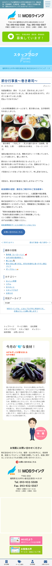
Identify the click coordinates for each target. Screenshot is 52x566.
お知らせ (9, 293)
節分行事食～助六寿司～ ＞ (40, 242)
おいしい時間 (11, 281)
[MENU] (47, 3)
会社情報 (33, 326)
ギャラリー (36, 329)
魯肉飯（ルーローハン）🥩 (16, 255)
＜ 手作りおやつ (7, 242)
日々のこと (10, 287)
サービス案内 (22, 326)
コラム (8, 284)
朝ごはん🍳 (10, 261)
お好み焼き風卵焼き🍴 (15, 258)
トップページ (9, 326)
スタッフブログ (12, 290)
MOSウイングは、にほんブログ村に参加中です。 (26, 310)
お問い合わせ (19, 332)
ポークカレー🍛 (12, 269)
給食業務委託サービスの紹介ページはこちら (18, 225)
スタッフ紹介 (24, 329)
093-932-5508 (18, 24)
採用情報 (7, 332)
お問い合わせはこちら (13, 232)
